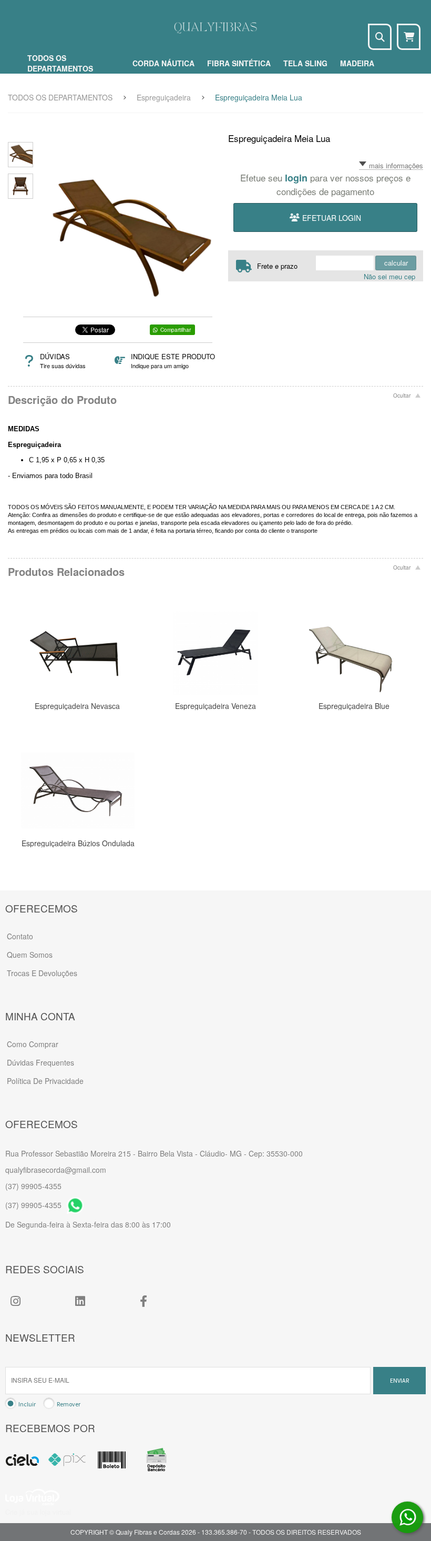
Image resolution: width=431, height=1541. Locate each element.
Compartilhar (175, 329)
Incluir (27, 1404)
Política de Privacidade (45, 1081)
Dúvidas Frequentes (40, 1062)
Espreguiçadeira (164, 97)
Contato (20, 936)
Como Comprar (32, 1044)
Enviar (399, 1380)
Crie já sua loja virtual (38, 1512)
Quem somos (30, 954)
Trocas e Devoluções (42, 973)
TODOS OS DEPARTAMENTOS (60, 97)
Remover (68, 1404)
